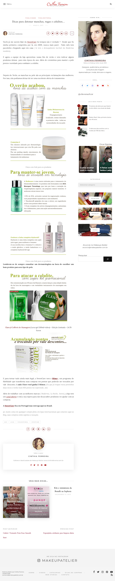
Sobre (31, 572)
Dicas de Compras (73, 572)
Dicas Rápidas (106, 144)
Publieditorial (44, 18)
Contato (65, 574)
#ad (5, 422)
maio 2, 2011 (38, 25)
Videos (42, 572)
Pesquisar (82, 255)
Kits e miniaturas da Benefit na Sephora (63, 489)
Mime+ (55, 378)
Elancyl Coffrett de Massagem (17, 327)
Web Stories (51, 574)
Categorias (55, 572)
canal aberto (11, 397)
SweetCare (31, 42)
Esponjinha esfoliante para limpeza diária (58, 533)
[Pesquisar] (107, 259)
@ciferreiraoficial (85, 94)
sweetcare (35, 422)
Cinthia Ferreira (16, 34)
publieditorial (23, 422)
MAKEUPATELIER (60, 560)
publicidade (30, 18)
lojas (12, 422)
